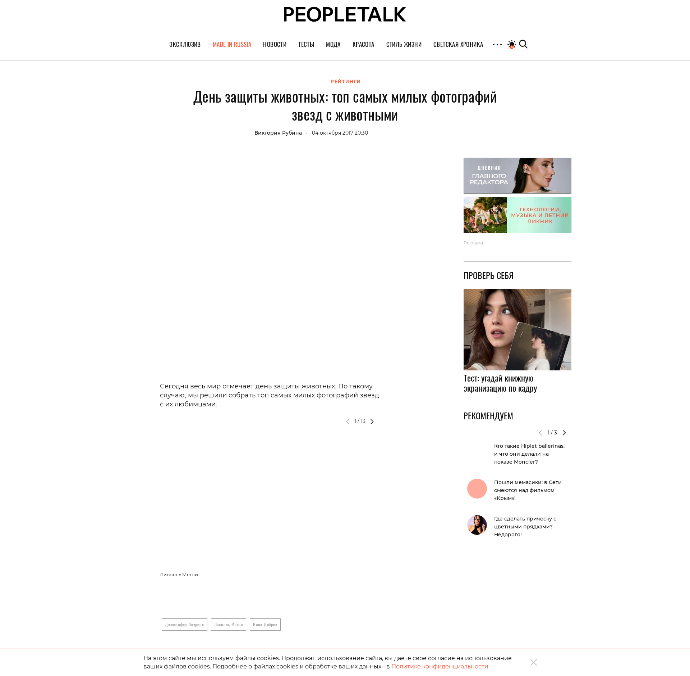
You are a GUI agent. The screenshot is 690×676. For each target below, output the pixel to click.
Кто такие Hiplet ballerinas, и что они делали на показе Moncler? (529, 454)
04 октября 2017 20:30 (340, 133)
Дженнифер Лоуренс (184, 624)
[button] (372, 421)
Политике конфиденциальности (439, 666)
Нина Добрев (265, 624)
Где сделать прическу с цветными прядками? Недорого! (525, 526)
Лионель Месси (228, 624)
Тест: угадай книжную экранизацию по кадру (500, 383)
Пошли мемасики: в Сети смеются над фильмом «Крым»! (528, 490)
